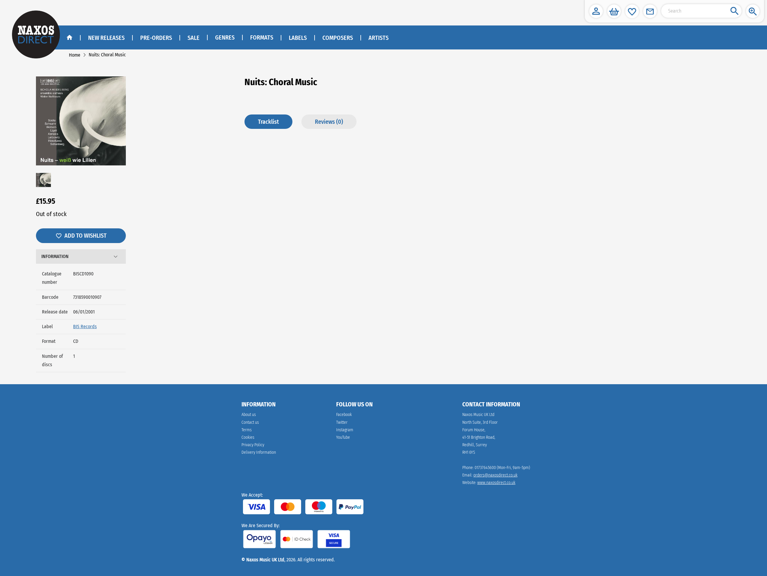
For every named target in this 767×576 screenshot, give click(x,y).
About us (248, 414)
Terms (246, 429)
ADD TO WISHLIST (85, 235)
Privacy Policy (252, 444)
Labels (298, 37)
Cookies (247, 437)
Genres (225, 37)
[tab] (81, 256)
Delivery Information (258, 452)
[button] (596, 11)
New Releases (106, 37)
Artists (379, 37)
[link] (74, 55)
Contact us (250, 422)
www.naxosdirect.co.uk (496, 482)
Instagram (344, 429)
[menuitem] (224, 37)
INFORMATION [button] (55, 256)
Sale (194, 37)
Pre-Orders (156, 37)
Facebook (344, 414)
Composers (337, 37)
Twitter (342, 422)
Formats (261, 37)
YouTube (343, 437)
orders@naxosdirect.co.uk (495, 475)
